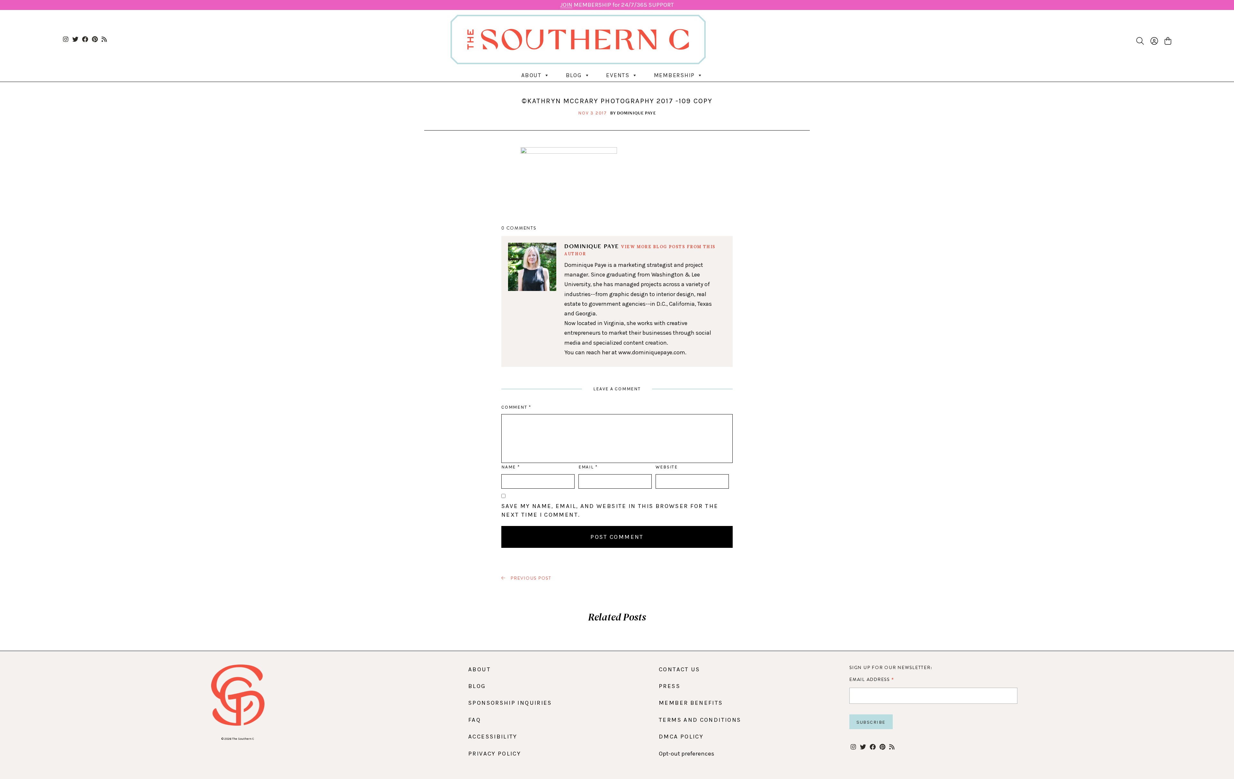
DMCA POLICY (681, 736)
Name (510, 467)
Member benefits (691, 702)
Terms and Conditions (700, 719)
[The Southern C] (617, 39)
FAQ (474, 719)
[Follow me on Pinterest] (95, 40)
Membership (674, 75)
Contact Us (679, 669)
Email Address (871, 679)
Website (667, 467)
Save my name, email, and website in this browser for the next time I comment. (609, 510)
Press (669, 686)
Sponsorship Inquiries (510, 702)
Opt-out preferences (686, 753)
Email (588, 467)
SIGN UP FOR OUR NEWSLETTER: (890, 667)
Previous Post (530, 578)
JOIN (566, 4)
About (531, 75)
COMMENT (516, 407)
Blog (574, 75)
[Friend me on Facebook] (85, 40)
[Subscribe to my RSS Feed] (104, 40)
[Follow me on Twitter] (75, 40)
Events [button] (618, 75)
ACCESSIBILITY (492, 736)
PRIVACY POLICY (494, 753)
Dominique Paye (636, 113)
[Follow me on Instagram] (66, 40)
